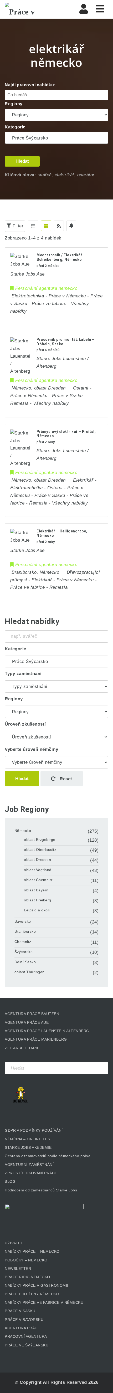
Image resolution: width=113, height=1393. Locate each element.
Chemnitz (22, 942)
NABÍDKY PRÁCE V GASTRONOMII (36, 1285)
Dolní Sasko (25, 962)
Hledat (22, 161)
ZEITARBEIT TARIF (22, 1048)
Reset (65, 778)
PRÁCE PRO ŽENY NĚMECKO (32, 1294)
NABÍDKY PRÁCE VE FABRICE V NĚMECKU (44, 1302)
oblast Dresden (37, 859)
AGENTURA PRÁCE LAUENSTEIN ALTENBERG (47, 1031)
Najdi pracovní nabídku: (30, 85)
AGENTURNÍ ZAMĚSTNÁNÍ (29, 1164)
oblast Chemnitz (38, 880)
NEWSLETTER (18, 1268)
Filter (17, 225)
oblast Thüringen (29, 972)
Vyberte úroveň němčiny (31, 749)
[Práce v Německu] (31, 9)
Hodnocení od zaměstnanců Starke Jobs (41, 1190)
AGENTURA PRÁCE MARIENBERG (36, 1039)
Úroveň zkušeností (25, 724)
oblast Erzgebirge (39, 839)
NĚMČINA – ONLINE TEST (29, 1139)
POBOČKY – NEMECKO (26, 1260)
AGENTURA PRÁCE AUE (27, 1022)
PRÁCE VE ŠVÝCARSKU (26, 1345)
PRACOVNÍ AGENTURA (26, 1336)
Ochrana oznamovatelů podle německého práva (47, 1156)
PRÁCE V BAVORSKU (24, 1319)
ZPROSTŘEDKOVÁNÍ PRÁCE (31, 1173)
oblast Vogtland (38, 870)
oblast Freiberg (37, 900)
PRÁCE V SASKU (20, 1311)
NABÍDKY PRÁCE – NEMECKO (32, 1251)
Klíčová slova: (20, 174)
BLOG (10, 1181)
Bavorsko (22, 921)
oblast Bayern (36, 890)
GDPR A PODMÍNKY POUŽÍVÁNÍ (34, 1130)
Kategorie (15, 127)
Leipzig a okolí (37, 910)
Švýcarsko (23, 952)
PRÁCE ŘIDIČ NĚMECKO (27, 1277)
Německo (22, 830)
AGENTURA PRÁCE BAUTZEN (32, 1014)
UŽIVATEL (14, 1243)
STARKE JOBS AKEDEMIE (28, 1147)
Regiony (14, 104)
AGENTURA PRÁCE (22, 1328)
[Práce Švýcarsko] (56, 138)
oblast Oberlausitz (40, 849)
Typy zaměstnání (23, 673)
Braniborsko (25, 931)
